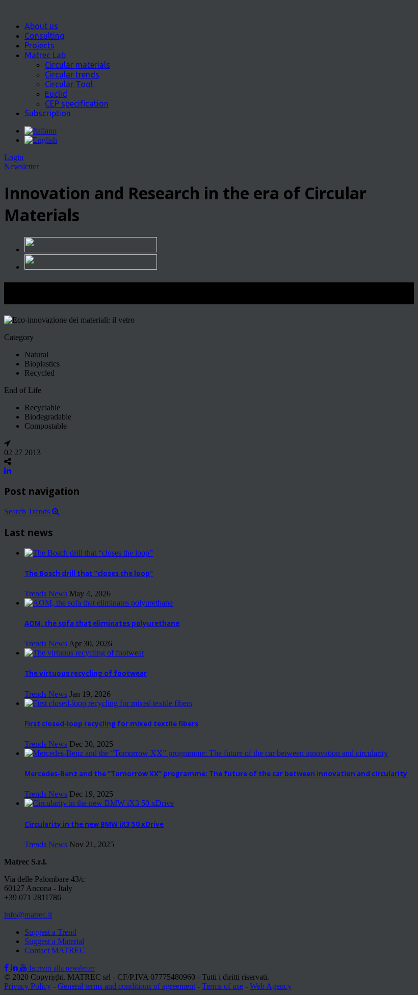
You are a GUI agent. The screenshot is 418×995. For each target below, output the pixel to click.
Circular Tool (69, 84)
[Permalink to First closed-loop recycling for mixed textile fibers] (108, 703)
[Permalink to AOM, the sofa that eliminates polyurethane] (98, 602)
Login (13, 157)
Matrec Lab (45, 55)
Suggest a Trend (50, 932)
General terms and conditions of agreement (126, 986)
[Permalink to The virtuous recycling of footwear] (84, 652)
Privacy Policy (27, 986)
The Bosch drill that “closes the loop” (88, 573)
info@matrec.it (28, 914)
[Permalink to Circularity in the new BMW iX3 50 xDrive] (99, 803)
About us (41, 26)
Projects (39, 45)
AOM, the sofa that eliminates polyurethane (101, 623)
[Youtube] (24, 967)
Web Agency (271, 986)
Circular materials (77, 64)
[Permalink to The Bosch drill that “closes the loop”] (88, 552)
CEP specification (77, 103)
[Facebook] (7, 967)
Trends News (45, 593)
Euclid (56, 93)
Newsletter (21, 166)
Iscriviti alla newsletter (62, 968)
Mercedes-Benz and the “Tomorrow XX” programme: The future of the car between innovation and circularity (215, 773)
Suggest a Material (54, 941)
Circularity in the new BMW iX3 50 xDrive (94, 824)
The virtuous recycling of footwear (85, 673)
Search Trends (28, 511)
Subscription (47, 113)
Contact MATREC (54, 950)
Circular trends (72, 74)
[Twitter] (15, 967)
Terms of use (222, 986)
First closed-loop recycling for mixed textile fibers (111, 723)
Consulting (44, 35)
